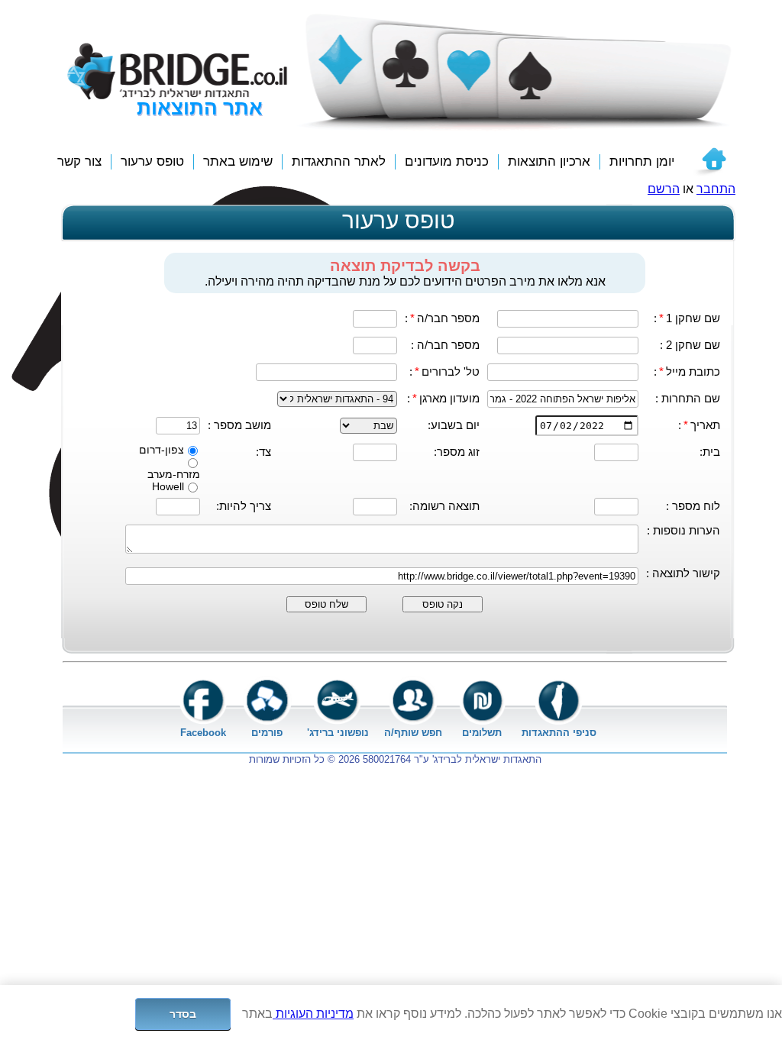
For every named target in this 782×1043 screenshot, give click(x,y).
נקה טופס (442, 604)
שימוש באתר (238, 161)
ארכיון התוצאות (549, 161)
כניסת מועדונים (447, 161)
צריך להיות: (243, 505)
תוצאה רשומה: (444, 505)
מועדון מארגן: (443, 398)
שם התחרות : (687, 398)
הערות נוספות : (683, 530)
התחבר (715, 188)
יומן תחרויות (641, 161)
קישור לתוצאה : (683, 573)
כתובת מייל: (687, 371)
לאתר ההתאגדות (339, 161)
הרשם (664, 188)
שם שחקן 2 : (690, 344)
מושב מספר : (239, 424)
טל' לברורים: (444, 371)
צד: (263, 451)
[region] (391, 1014)
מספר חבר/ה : (445, 344)
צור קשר (79, 161)
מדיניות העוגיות (313, 1013)
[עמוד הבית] (709, 161)
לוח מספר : (693, 505)
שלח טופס (326, 604)
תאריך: (699, 424)
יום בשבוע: (454, 424)
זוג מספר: (457, 451)
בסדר (183, 1014)
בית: (710, 451)
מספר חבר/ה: (442, 318)
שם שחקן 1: (687, 318)
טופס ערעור (152, 161)
